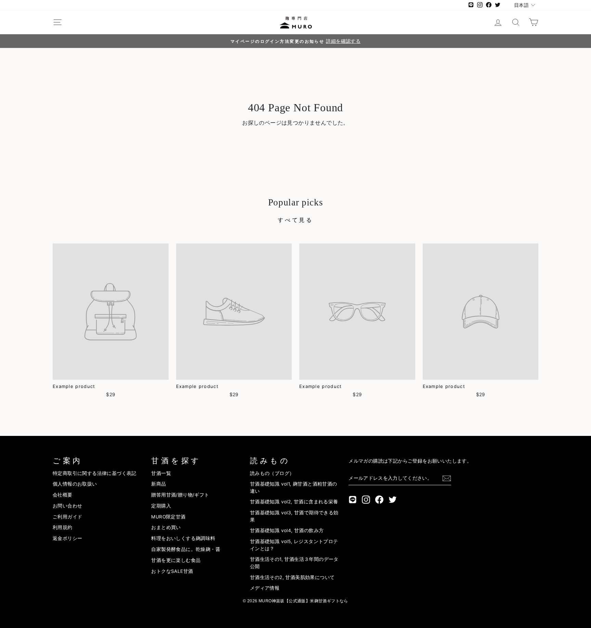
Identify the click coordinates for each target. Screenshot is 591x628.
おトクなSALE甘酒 (172, 571)
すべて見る (295, 219)
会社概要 (63, 495)
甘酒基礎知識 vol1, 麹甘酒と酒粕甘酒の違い (293, 487)
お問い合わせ (67, 505)
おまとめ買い (166, 527)
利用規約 (63, 527)
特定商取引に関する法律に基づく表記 (94, 473)
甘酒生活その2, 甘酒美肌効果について (292, 577)
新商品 (158, 484)
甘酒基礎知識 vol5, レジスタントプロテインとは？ (294, 545)
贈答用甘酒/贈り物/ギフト (180, 495)
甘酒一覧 (161, 473)
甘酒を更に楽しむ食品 (175, 560)
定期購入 (161, 505)
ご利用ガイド (67, 516)
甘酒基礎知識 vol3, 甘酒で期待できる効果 (294, 516)
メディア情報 (264, 588)
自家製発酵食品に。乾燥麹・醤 (185, 549)
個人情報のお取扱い (75, 484)
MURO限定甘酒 (168, 516)
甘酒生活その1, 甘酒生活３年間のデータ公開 (294, 562)
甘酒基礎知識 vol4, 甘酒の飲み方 (287, 530)
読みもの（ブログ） (272, 473)
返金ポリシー (67, 538)
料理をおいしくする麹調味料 (183, 538)
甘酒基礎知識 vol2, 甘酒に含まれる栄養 (294, 501)
